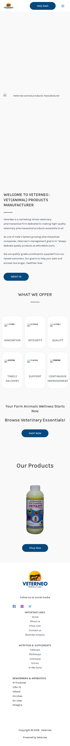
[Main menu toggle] (63, 6)
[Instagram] (22, 606)
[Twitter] (30, 606)
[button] (43, 6)
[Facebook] (14, 606)
